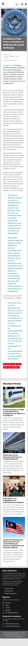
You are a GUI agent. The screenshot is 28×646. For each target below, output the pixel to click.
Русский (6, 58)
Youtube (7, 607)
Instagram (8, 610)
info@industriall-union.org (12, 623)
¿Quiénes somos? (9, 588)
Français (17, 56)
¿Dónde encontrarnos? (10, 593)
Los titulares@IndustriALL (11, 612)
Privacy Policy (18, 636)
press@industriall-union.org (12, 626)
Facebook (8, 602)
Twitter (7, 605)
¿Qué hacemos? (8, 591)
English (6, 56)
